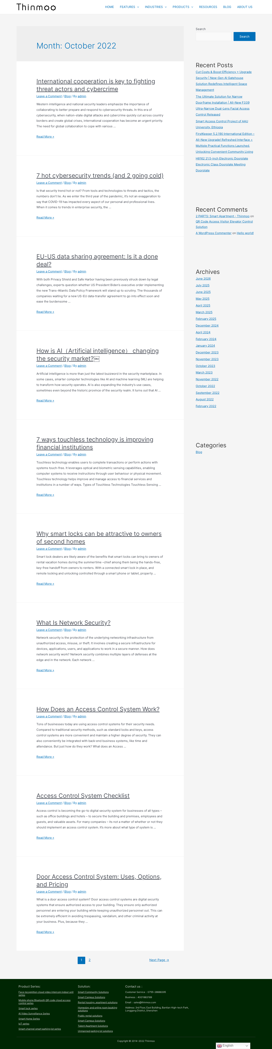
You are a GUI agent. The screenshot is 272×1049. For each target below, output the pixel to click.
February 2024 (206, 339)
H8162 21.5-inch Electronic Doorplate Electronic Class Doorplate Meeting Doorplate (222, 164)
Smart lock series (28, 1008)
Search (201, 29)
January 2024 (205, 345)
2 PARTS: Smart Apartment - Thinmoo (222, 216)
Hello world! (245, 233)
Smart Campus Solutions (91, 997)
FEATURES (127, 7)
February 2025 (206, 319)
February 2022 (206, 406)
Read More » (45, 136)
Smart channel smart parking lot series (40, 1028)
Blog (67, 96)
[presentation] (137, 7)
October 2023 (205, 366)
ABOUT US (244, 7)
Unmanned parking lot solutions (95, 1031)
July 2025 (202, 285)
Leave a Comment (49, 96)
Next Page (159, 960)
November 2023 (207, 359)
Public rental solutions (90, 1015)
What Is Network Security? (73, 622)
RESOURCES (208, 7)
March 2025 (204, 312)
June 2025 (203, 292)
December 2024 (207, 325)
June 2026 (203, 278)
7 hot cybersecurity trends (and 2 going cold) (100, 175)
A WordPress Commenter (214, 233)
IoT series (24, 1023)
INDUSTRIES (154, 7)
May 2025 (202, 299)
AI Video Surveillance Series (34, 1013)
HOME (109, 7)
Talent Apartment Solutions (93, 1025)
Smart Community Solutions (93, 992)
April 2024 (203, 332)
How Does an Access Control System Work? (97, 709)
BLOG (227, 7)
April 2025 (203, 305)
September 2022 (207, 393)
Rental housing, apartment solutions (97, 1002)
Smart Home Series (29, 1018)
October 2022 (205, 386)
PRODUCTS (181, 7)
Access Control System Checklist (83, 795)
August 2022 (205, 399)
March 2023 (204, 372)
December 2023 (207, 352)
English (227, 1045)
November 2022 (207, 379)
